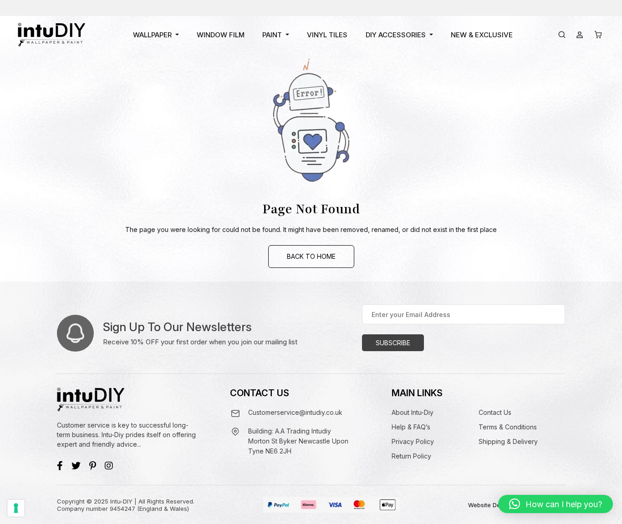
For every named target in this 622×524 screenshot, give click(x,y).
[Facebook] (60, 465)
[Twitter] (76, 465)
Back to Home (311, 256)
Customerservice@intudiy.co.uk (295, 412)
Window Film (221, 34)
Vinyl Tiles (327, 34)
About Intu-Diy (412, 412)
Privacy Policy (413, 441)
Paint (272, 34)
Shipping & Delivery (508, 441)
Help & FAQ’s (411, 427)
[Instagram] (109, 465)
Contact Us (495, 412)
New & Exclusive (482, 34)
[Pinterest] (92, 465)
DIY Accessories (396, 34)
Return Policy (411, 456)
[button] (555, 504)
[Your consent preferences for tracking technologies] (16, 508)
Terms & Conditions (508, 427)
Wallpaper (152, 34)
